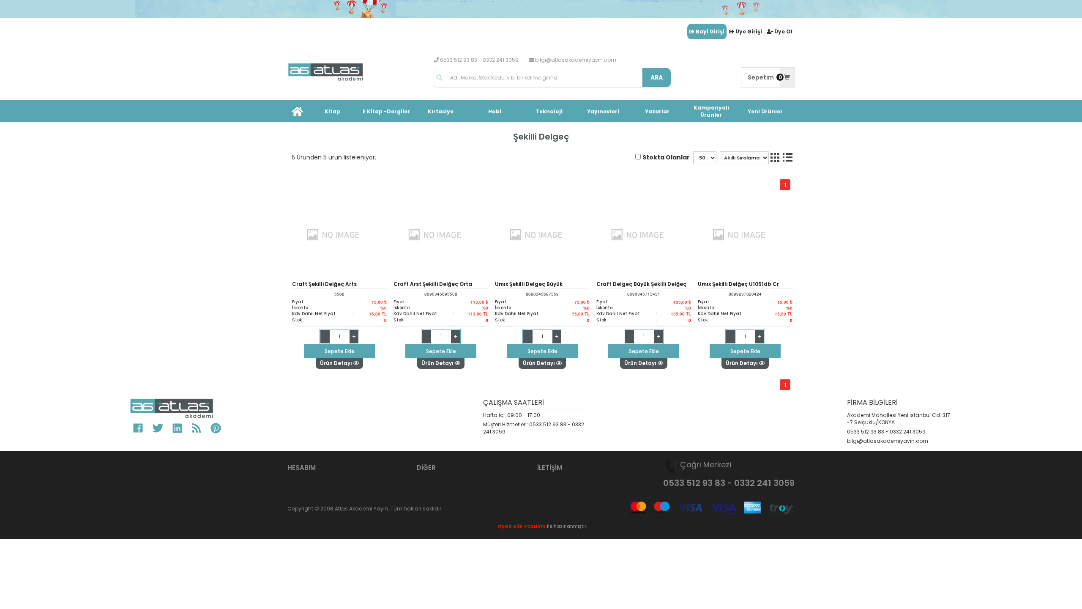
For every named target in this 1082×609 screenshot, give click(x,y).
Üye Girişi (748, 31)
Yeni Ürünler (765, 111)
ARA (656, 77)
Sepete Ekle (340, 351)
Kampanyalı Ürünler (711, 111)
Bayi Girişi (710, 31)
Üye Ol (783, 31)
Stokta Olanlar (666, 157)
